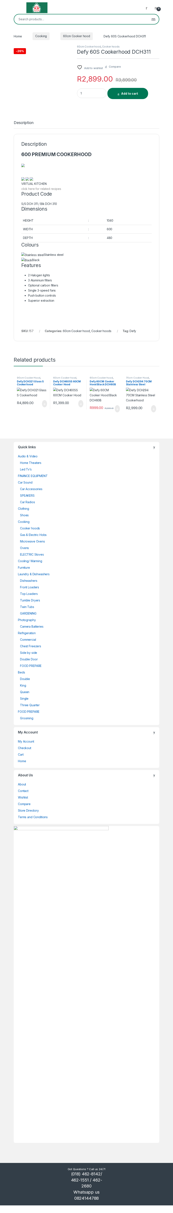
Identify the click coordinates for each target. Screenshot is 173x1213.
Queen (24, 692)
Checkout (24, 748)
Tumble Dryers (30, 600)
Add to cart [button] (44, 403)
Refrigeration (27, 633)
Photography (27, 620)
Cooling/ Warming (30, 561)
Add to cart (129, 93)
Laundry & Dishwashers (34, 574)
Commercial (28, 639)
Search (153, 19)
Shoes (24, 515)
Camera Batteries (31, 626)
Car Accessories (31, 489)
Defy (133, 331)
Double (25, 679)
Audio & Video (28, 456)
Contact (23, 791)
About (22, 784)
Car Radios (27, 502)
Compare (24, 804)
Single (24, 698)
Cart (20, 754)
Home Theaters (30, 463)
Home (18, 36)
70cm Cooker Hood (137, 377)
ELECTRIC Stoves (32, 554)
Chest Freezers (30, 646)
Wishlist (23, 797)
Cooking (41, 36)
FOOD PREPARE (31, 666)
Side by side (28, 652)
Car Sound (25, 482)
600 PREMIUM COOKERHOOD (56, 154)
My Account (26, 741)
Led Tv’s (26, 469)
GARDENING (28, 613)
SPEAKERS (27, 495)
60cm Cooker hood (76, 36)
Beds (21, 672)
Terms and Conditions (33, 817)
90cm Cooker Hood (28, 377)
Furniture (24, 567)
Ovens (24, 548)
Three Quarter (30, 705)
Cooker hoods (111, 46)
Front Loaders (29, 587)
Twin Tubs (27, 607)
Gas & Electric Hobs (33, 535)
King (23, 685)
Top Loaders (29, 594)
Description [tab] (23, 123)
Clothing (23, 508)
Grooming (26, 718)
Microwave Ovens (32, 541)
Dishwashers (28, 580)
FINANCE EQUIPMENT (33, 476)
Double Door (29, 659)
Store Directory (28, 810)
